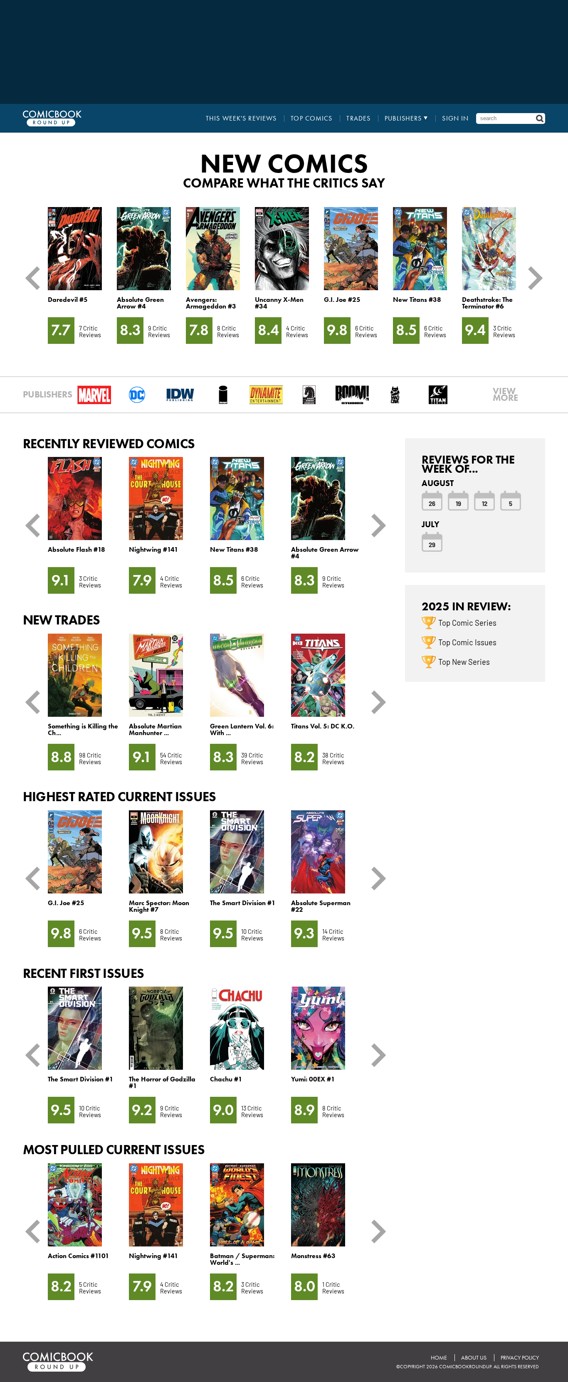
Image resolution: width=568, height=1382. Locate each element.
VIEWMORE (505, 394)
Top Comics (311, 118)
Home (439, 1357)
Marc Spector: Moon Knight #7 (159, 906)
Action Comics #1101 (78, 1256)
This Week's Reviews (241, 118)
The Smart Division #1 (243, 903)
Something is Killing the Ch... (83, 729)
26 (432, 503)
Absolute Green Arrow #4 (140, 303)
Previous (36, 278)
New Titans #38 (417, 300)
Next (532, 278)
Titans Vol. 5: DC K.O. (322, 726)
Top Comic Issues (467, 642)
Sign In (455, 118)
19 (458, 503)
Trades (358, 118)
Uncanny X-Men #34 (279, 303)
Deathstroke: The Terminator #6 (487, 303)
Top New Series (464, 661)
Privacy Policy (520, 1357)
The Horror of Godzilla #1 (162, 1082)
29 (432, 544)
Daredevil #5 (68, 300)
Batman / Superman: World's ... (242, 1259)
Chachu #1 (226, 1079)
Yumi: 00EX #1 (313, 1079)
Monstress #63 (313, 1256)
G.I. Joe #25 (342, 300)
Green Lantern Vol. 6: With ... (242, 729)
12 (484, 503)
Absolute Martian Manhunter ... (155, 729)
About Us (474, 1357)
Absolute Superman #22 (321, 906)
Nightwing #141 (153, 549)
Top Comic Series (467, 622)
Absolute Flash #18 (76, 549)
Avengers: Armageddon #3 (211, 303)
